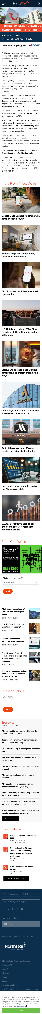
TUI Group (6, 53)
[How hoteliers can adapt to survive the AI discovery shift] (21, 470)
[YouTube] (21, 909)
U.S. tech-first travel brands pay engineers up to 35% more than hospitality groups (18, 527)
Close (21, 1010)
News (4, 35)
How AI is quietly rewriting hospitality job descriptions (13, 625)
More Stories (10, 818)
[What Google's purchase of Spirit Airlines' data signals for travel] (34, 614)
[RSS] (17, 909)
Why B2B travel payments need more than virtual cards (19, 758)
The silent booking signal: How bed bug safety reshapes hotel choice (18, 802)
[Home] (21, 3)
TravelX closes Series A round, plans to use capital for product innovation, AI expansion (14, 657)
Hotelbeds (13, 56)
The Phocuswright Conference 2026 (23, 836)
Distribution (14, 35)
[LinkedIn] (7, 909)
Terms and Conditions (14, 715)
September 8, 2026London (16, 872)
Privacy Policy (28, 936)
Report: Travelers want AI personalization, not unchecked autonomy (20, 741)
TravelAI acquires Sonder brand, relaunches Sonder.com (18, 255)
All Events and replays (16, 878)
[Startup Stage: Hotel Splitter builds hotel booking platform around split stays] (21, 354)
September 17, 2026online (17, 859)
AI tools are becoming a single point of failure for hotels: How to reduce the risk (15, 673)
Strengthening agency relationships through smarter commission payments (20, 811)
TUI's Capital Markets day (23, 126)
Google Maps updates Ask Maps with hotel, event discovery (21, 217)
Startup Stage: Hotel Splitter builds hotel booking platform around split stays (20, 373)
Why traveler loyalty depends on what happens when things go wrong (17, 785)
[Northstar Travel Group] (16, 946)
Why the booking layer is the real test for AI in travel (20, 767)
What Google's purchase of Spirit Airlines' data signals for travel (14, 611)
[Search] (38, 3)
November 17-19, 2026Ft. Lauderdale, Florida (18, 841)
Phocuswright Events (17, 902)
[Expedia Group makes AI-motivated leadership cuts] (34, 643)
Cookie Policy (22, 1006)
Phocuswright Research (18, 894)
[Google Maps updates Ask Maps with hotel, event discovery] (21, 200)
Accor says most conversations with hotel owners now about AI (20, 412)
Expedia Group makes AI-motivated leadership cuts (13, 640)
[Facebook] (3, 909)
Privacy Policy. (26, 715)
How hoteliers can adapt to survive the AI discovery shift (19, 487)
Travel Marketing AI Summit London (21, 867)
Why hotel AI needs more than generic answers (18, 776)
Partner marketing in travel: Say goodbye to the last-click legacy (20, 794)
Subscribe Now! (11, 918)
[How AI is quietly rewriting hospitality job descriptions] (34, 628)
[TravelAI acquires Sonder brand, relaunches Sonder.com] (21, 238)
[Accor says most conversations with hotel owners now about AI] (21, 395)
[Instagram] (12, 909)
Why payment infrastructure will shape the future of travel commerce (19, 732)
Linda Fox (9, 39)
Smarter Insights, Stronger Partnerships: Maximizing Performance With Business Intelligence (22, 852)
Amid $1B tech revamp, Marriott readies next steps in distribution (18, 450)
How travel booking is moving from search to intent (21, 750)
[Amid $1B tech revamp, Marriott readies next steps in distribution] (21, 432)
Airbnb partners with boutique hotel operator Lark (20, 293)
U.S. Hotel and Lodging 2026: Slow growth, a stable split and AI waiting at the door (20, 332)
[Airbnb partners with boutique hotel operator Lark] (21, 275)
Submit (21, 931)
